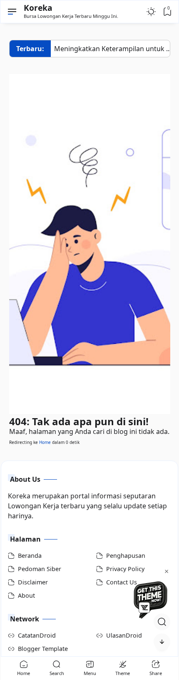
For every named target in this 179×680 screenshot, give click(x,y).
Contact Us (121, 582)
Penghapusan (125, 555)
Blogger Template (43, 649)
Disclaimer (33, 582)
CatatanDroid (37, 635)
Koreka (38, 7)
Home (45, 442)
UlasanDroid (124, 635)
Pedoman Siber (39, 569)
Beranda (30, 555)
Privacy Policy (125, 569)
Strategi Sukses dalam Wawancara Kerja (114, 48)
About (26, 595)
